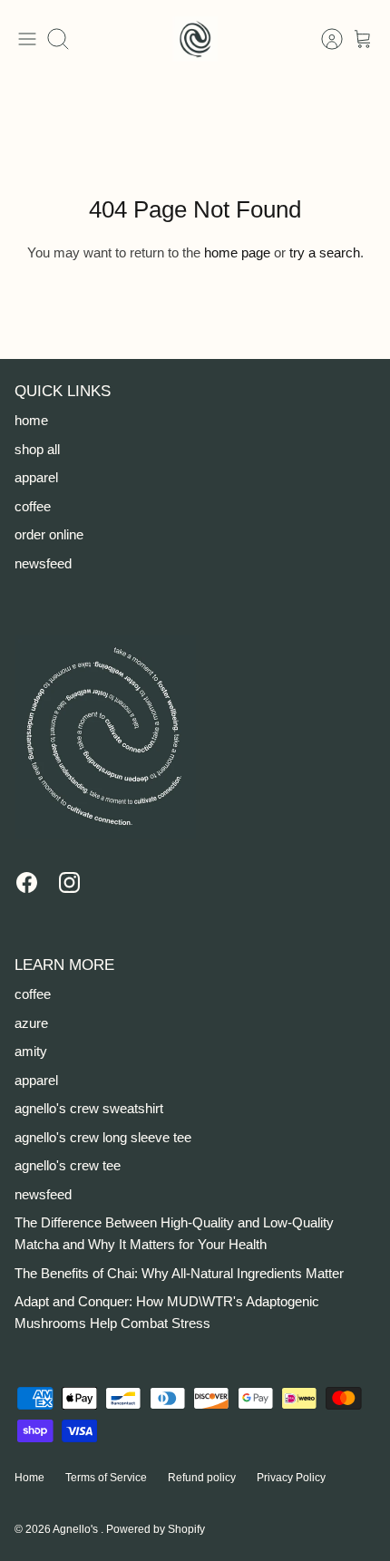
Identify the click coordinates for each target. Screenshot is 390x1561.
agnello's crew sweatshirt (89, 1108)
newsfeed (43, 563)
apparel (36, 477)
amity (31, 1051)
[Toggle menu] (27, 39)
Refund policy (202, 1477)
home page (237, 252)
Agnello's (77, 1529)
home (31, 420)
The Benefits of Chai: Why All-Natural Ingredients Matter (179, 1273)
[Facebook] (26, 882)
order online (49, 534)
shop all (37, 449)
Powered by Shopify (155, 1529)
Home (29, 1477)
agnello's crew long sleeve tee (103, 1137)
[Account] (323, 39)
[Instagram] (69, 882)
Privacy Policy (291, 1477)
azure (31, 1023)
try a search (324, 252)
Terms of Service (106, 1477)
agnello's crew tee (68, 1165)
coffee (33, 506)
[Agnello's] (195, 39)
